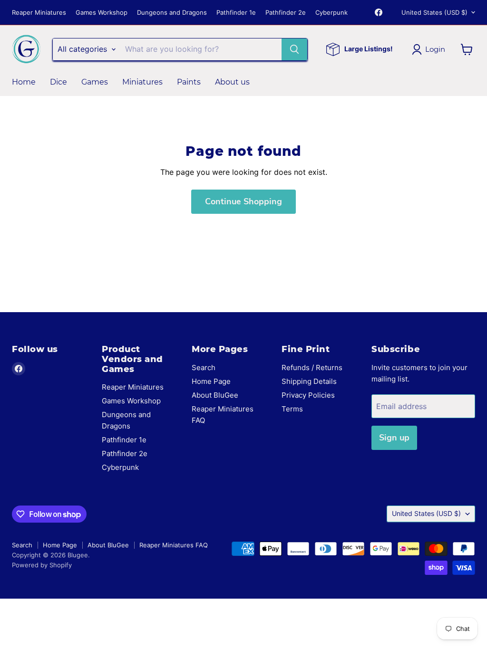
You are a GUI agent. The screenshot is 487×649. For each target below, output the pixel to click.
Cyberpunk (331, 12)
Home (24, 81)
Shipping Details (309, 381)
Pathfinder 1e (236, 12)
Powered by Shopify (42, 565)
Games (94, 81)
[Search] (294, 49)
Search (203, 367)
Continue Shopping (243, 201)
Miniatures (142, 81)
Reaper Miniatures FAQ (173, 545)
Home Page (211, 381)
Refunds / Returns (312, 367)
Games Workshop (101, 12)
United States (434, 12)
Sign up (394, 437)
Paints (189, 81)
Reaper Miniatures (39, 12)
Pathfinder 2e (285, 12)
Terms (292, 408)
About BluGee (215, 395)
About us (232, 81)
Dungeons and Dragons (172, 12)
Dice (58, 81)
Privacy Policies (308, 395)
